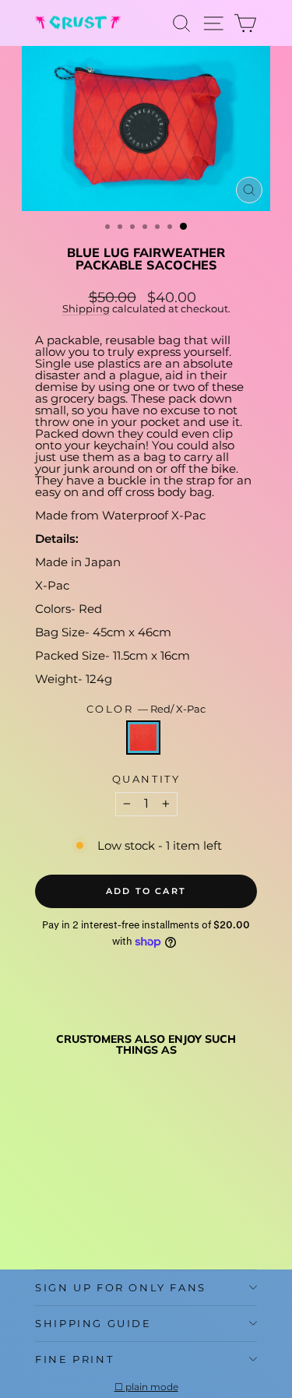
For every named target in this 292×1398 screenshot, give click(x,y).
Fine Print (74, 1359)
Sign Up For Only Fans (120, 1287)
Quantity (146, 779)
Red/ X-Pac (143, 737)
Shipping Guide (93, 1323)
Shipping (86, 309)
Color (146, 709)
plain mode (151, 1387)
